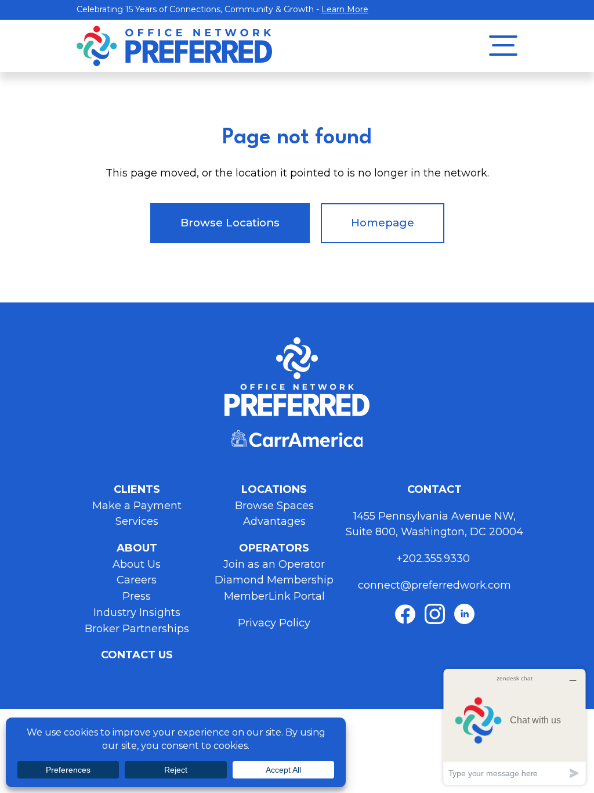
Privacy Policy (274, 623)
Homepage (382, 222)
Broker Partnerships (137, 628)
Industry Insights (136, 612)
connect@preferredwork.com (434, 585)
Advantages (274, 521)
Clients (137, 489)
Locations (274, 489)
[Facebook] (405, 614)
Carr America (297, 438)
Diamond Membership (274, 580)
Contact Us (137, 654)
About (137, 548)
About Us (137, 564)
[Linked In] (464, 614)
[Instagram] (435, 614)
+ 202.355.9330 (434, 558)
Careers (137, 580)
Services (136, 521)
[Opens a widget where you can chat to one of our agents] (514, 726)
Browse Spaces (274, 505)
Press (136, 596)
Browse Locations (230, 222)
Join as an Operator (274, 564)
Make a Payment (137, 505)
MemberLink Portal (274, 596)
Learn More (344, 9)
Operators (274, 548)
